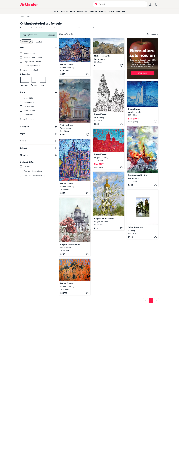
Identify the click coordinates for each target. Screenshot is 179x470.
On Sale (27, 166)
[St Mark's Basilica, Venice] (74, 277)
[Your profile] (150, 4)
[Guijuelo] (142, 102)
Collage (111, 11)
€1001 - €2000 (29, 111)
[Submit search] (96, 4)
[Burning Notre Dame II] (142, 156)
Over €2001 (28, 115)
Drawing (102, 11)
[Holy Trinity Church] (108, 201)
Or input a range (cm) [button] (29, 70)
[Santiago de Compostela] (108, 98)
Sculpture (93, 11)
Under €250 (28, 98)
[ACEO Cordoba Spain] (142, 214)
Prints (72, 11)
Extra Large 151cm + (32, 66)
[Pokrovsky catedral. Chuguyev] (74, 108)
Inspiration (120, 11)
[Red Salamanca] (108, 149)
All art (56, 11)
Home (22, 17)
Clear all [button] (39, 42)
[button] (152, 34)
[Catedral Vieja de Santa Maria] (108, 53)
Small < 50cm (29, 53)
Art (28, 17)
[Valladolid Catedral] (74, 57)
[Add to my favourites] (87, 74)
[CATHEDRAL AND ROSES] (74, 227)
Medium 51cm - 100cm (33, 58)
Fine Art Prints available (33, 171)
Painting (64, 11)
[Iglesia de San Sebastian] (74, 167)
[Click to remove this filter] (30, 42)
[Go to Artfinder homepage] (29, 4)
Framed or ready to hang (34, 176)
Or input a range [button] (27, 119)
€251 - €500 (29, 102)
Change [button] (51, 35)
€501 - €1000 (29, 106)
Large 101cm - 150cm (32, 62)
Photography (82, 11)
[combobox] (152, 34)
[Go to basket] (156, 4)
